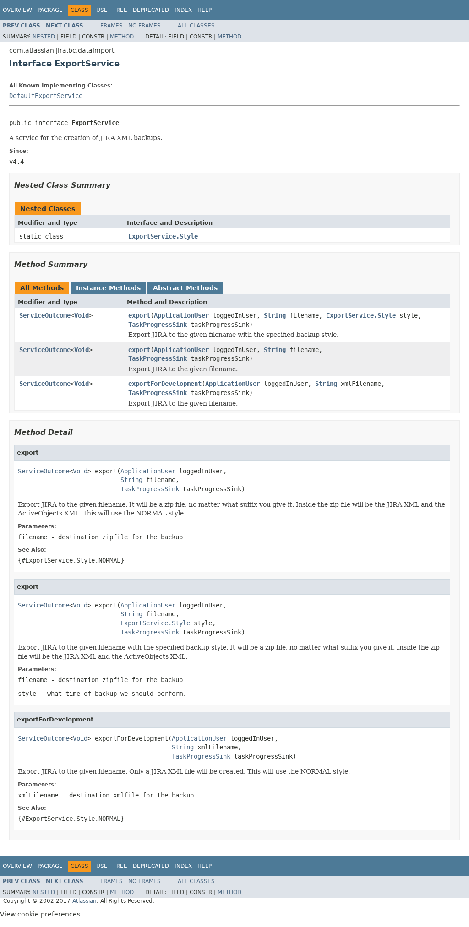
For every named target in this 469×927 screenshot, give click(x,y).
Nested (44, 36)
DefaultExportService (45, 95)
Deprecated (151, 10)
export (139, 315)
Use (102, 10)
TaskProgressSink (157, 324)
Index (183, 10)
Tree (120, 10)
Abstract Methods (185, 288)
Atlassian (84, 901)
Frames (111, 25)
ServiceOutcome (45, 315)
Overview (17, 10)
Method (122, 36)
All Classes (196, 25)
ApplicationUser (181, 315)
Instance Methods (108, 288)
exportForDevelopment (165, 383)
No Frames (144, 25)
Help (204, 10)
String (275, 315)
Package (50, 10)
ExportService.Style (163, 236)
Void (81, 315)
